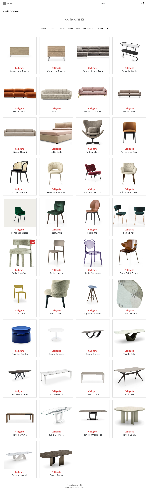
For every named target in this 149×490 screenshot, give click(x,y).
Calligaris (15, 11)
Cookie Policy (79, 487)
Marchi (6, 11)
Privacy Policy (69, 487)
